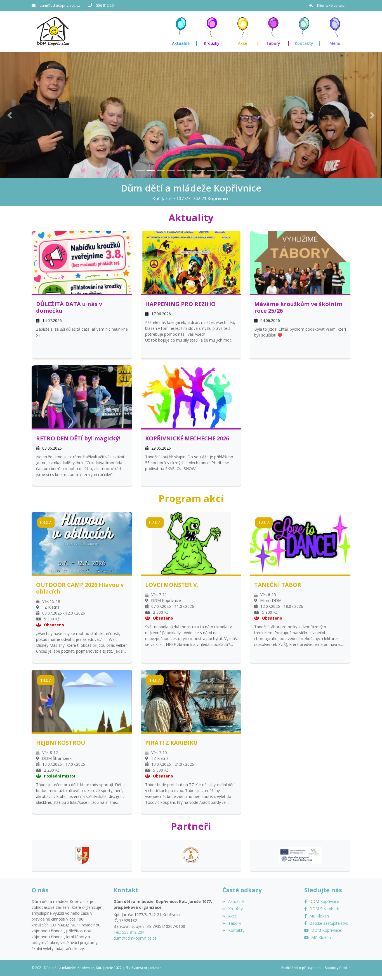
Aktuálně (236, 901)
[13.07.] (82, 700)
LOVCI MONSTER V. (171, 585)
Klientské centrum (332, 5)
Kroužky (235, 908)
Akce (232, 916)
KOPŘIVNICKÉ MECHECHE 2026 (187, 438)
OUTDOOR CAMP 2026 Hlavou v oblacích (80, 588)
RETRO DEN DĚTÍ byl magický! (78, 438)
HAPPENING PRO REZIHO (180, 304)
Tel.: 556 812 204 (129, 932)
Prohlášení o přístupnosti (301, 967)
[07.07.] (191, 542)
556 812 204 (105, 5)
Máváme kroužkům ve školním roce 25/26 (298, 307)
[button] (335, 31)
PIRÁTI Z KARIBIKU (171, 742)
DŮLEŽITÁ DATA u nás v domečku (69, 307)
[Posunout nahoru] (369, 963)
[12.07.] (300, 542)
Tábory (234, 923)
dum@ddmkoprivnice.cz (59, 5)
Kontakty (236, 930)
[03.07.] (82, 542)
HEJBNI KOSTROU (60, 742)
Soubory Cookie (337, 967)
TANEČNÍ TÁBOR (277, 585)
